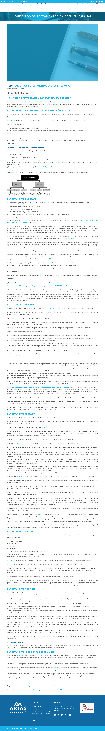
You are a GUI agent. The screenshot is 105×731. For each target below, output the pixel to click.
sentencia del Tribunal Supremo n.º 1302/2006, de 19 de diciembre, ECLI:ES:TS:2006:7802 (39, 286)
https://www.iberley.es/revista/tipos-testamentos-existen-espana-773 (41, 690)
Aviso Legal (26, 728)
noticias (22, 88)
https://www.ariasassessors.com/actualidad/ (42, 686)
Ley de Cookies (34, 728)
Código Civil (63, 110)
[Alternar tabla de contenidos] (31, 93)
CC (10, 116)
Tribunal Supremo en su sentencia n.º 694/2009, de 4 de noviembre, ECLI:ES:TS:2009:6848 (39, 387)
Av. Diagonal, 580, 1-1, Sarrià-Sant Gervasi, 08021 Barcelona (41, 714)
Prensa (35, 720)
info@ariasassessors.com (20, 1)
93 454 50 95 (6, 1)
